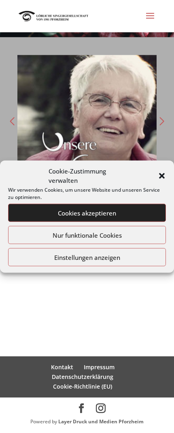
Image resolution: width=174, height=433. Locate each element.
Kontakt (62, 367)
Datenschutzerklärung (82, 377)
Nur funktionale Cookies (87, 235)
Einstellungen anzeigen (87, 257)
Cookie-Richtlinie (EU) (82, 386)
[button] (162, 176)
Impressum (99, 367)
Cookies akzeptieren (87, 213)
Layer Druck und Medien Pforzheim (101, 421)
